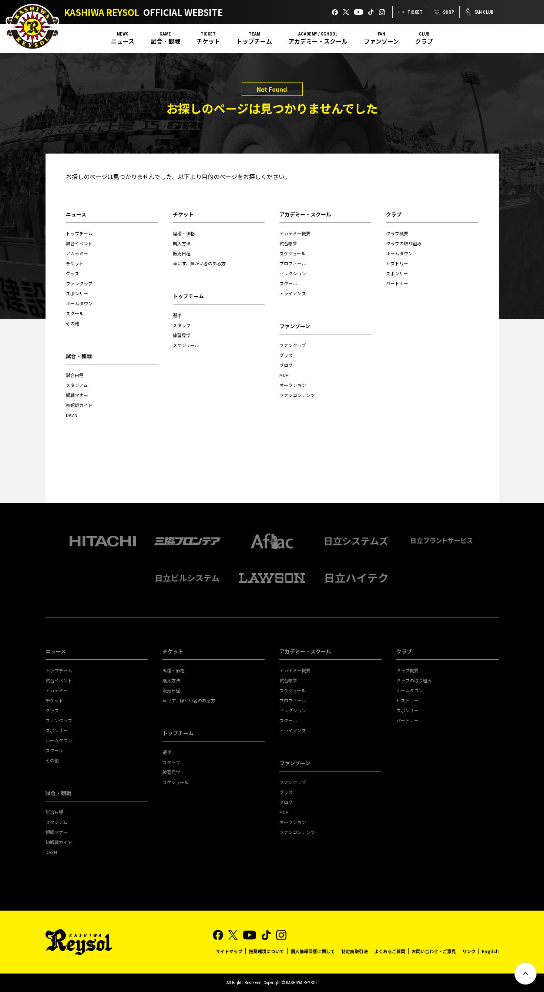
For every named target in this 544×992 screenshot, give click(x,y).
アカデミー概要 (294, 233)
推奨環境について (266, 951)
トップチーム (254, 41)
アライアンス (292, 293)
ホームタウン (79, 303)
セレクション (292, 273)
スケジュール (186, 345)
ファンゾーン (381, 41)
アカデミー (77, 253)
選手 (177, 315)
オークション (292, 385)
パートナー (397, 283)
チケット (208, 41)
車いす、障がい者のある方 (199, 263)
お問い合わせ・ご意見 (434, 951)
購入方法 (182, 243)
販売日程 (182, 253)
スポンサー (77, 293)
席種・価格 (184, 233)
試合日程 (75, 375)
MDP (284, 375)
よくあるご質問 (389, 951)
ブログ (286, 365)
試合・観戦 (165, 41)
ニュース (122, 41)
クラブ (424, 41)
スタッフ (182, 325)
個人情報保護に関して (313, 951)
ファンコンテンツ (297, 395)
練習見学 (182, 335)
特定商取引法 (354, 951)
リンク (469, 951)
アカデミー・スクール (317, 41)
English (490, 951)
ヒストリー (397, 263)
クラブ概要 (397, 233)
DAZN (71, 415)
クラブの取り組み (404, 243)
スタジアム (77, 385)
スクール (75, 313)
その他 (72, 323)
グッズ (72, 273)
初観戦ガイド (79, 405)
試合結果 (288, 243)
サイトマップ (229, 951)
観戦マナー (77, 395)
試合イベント (79, 243)
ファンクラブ (79, 283)
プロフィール (292, 263)
